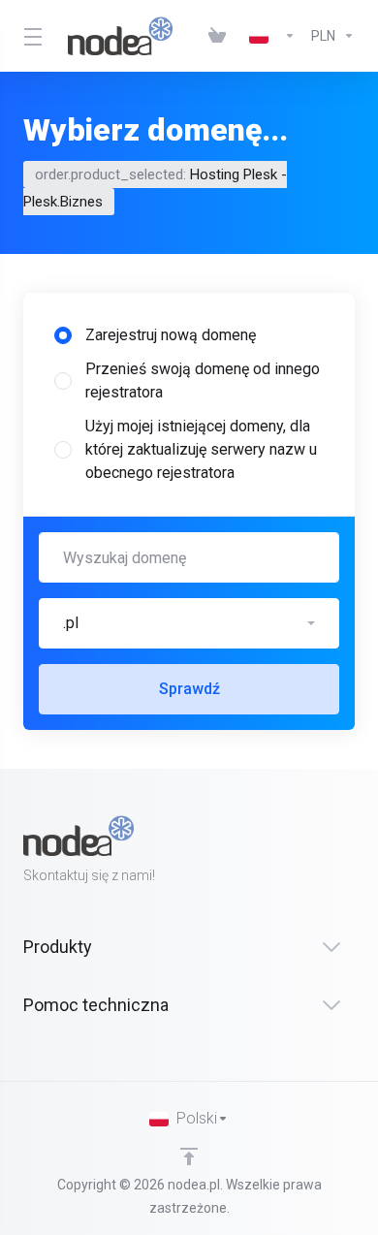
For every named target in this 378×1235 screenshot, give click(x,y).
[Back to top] (189, 1156)
